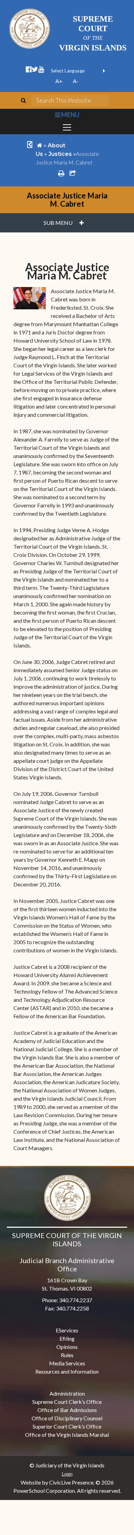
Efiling (67, 1338)
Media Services (67, 1363)
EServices (67, 1330)
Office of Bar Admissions (67, 1410)
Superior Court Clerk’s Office (67, 1426)
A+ (59, 81)
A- (76, 81)
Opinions (67, 1346)
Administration (67, 1393)
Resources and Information (67, 1371)
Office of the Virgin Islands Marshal (67, 1434)
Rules (67, 1355)
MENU (69, 114)
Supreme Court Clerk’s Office (67, 1401)
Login (67, 1474)
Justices (60, 154)
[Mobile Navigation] (67, 127)
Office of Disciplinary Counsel (67, 1418)
